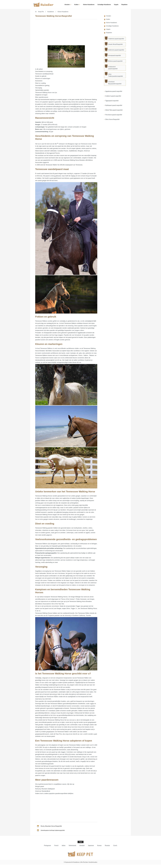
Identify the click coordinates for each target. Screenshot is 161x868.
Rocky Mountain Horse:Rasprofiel (51, 826)
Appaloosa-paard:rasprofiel (113, 91)
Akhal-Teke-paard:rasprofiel (114, 110)
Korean (99, 845)
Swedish (82, 845)
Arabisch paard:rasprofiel (113, 96)
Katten (76, 4)
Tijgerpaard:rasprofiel (111, 100)
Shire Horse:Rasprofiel (112, 119)
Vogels (116, 4)
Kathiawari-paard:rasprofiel (113, 105)
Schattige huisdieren (104, 4)
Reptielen (124, 4)
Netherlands (72, 845)
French (56, 845)
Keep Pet (41, 11)
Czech (115, 845)
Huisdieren (50, 11)
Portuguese (47, 845)
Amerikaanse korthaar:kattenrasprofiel (53, 830)
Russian (107, 845)
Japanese (91, 845)
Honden (67, 4)
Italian (63, 845)
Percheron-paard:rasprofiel (113, 115)
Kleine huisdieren (88, 4)
